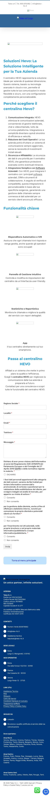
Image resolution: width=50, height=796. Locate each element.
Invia (7, 546)
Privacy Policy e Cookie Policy (14, 706)
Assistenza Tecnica (10, 691)
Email (7, 423)
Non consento (13, 501)
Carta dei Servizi (9, 699)
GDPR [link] (17, 469)
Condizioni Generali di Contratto (15, 701)
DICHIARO (11, 474)
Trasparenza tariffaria (11, 704)
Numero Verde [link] (12, 627)
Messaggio (9, 442)
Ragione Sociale (11, 403)
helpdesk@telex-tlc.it (15, 639)
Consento (11, 497)
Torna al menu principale (24, 560)
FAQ (5, 694)
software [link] (37, 174)
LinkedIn (10, 719)
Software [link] (40, 168)
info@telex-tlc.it (13, 631)
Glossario (6, 696)
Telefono (8, 432)
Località (8, 413)
